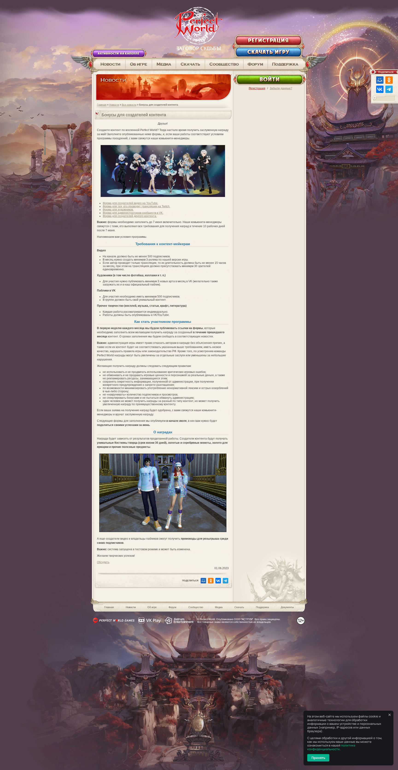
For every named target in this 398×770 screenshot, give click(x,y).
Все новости (129, 104)
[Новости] (109, 64)
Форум (172, 607)
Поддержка (262, 607)
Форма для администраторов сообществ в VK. (133, 212)
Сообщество (195, 607)
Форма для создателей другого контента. (130, 216)
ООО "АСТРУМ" (243, 619)
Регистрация (257, 88)
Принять (318, 757)
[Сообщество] (224, 64)
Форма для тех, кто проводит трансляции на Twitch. (136, 206)
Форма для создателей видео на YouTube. (130, 203)
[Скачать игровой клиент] (190, 64)
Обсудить (103, 562)
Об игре (152, 607)
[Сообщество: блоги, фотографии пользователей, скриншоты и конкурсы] (164, 64)
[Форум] (255, 64)
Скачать (239, 607)
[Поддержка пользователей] (287, 64)
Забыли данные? (281, 88)
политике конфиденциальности (331, 747)
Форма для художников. (118, 209)
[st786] (163, 533)
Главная (101, 104)
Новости (114, 104)
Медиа (218, 607)
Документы (287, 607)
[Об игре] (139, 64)
